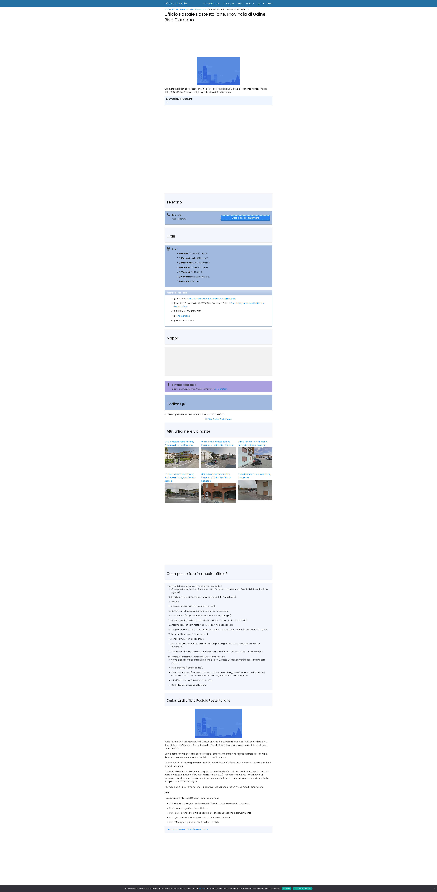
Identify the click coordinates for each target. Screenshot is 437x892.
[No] (434, 888)
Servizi (240, 3)
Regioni (249, 3)
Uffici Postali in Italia (176, 3)
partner (201, 888)
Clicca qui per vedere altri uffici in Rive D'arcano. (188, 829)
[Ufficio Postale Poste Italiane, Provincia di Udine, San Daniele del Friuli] (182, 493)
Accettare (286, 888)
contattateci (221, 389)
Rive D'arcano (183, 315)
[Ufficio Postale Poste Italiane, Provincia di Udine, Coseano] (182, 457)
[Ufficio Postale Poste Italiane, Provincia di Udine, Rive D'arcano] (218, 457)
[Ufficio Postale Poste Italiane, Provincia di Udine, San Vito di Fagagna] (218, 493)
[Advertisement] (218, 39)
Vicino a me (228, 3)
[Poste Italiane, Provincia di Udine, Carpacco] (255, 490)
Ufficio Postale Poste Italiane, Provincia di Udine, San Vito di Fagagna (216, 477)
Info (269, 3)
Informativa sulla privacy (302, 888)
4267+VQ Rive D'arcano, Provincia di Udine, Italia (211, 298)
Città (260, 3)
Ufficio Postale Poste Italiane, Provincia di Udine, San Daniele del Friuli (180, 477)
